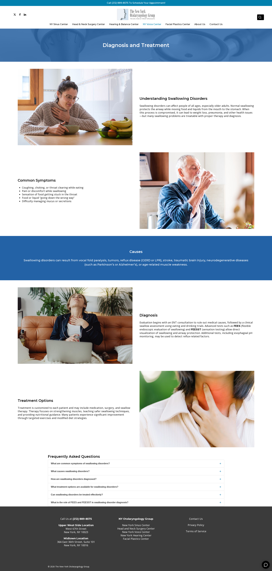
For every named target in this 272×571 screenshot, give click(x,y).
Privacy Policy (196, 525)
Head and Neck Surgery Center (136, 528)
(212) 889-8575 (82, 518)
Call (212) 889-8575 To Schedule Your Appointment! (136, 3)
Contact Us (196, 518)
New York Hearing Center (136, 535)
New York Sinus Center (136, 525)
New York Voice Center (136, 532)
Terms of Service (196, 531)
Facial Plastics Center (136, 538)
